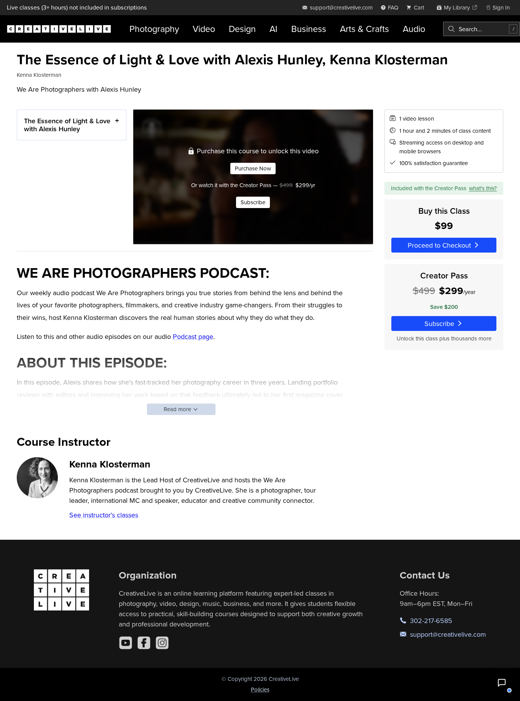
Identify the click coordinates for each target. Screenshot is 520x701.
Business (308, 28)
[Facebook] (144, 643)
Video (204, 28)
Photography (154, 28)
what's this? (483, 188)
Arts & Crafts (364, 28)
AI (274, 28)
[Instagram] (162, 643)
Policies (260, 689)
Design (242, 28)
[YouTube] (125, 643)
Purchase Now (253, 168)
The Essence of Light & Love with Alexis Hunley (67, 125)
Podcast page (193, 336)
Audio (414, 28)
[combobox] (481, 29)
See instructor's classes (103, 515)
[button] (501, 682)
